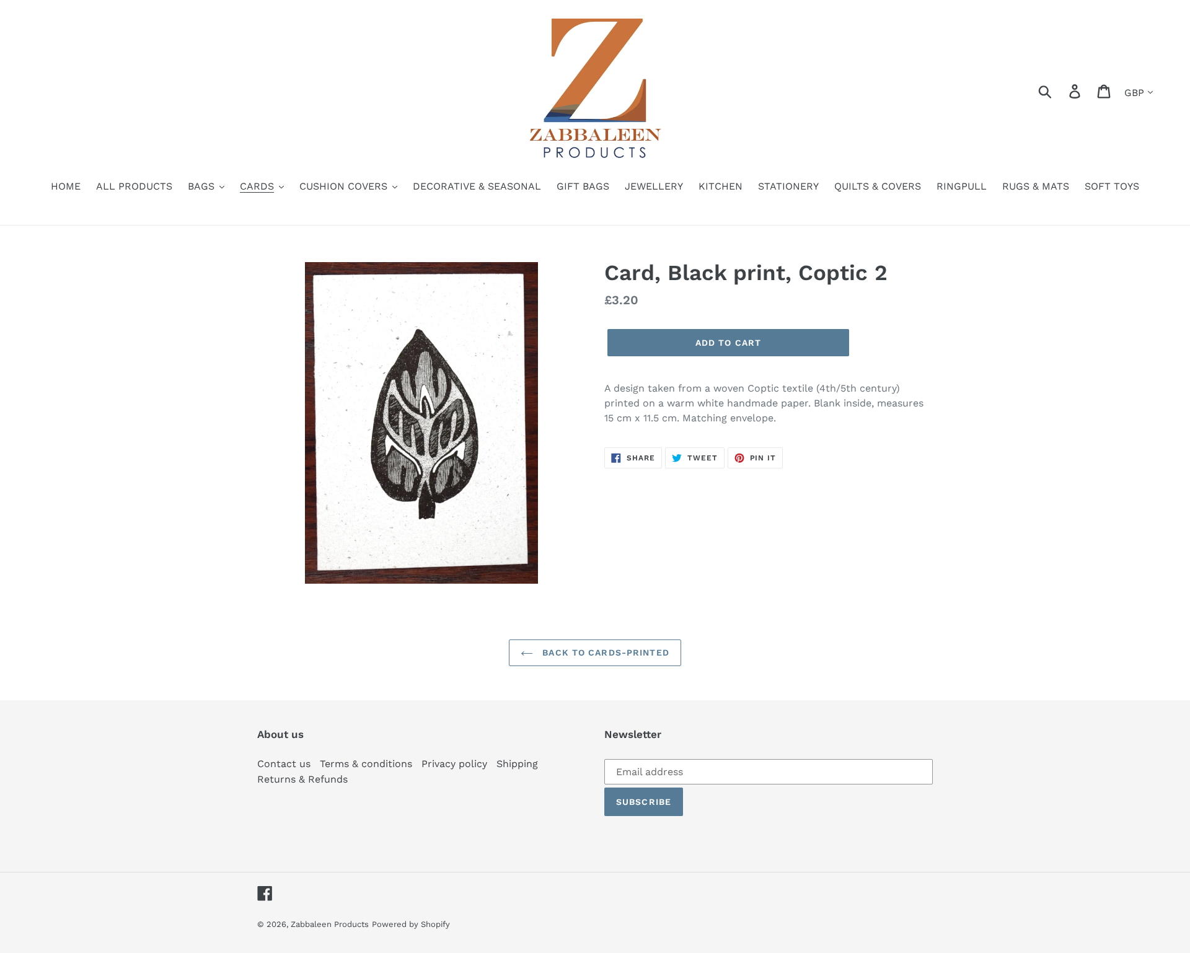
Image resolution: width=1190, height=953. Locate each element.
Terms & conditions (366, 764)
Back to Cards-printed (604, 652)
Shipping (517, 764)
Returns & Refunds (302, 779)
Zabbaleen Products (330, 924)
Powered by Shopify (411, 924)
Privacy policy (454, 764)
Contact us (284, 764)
